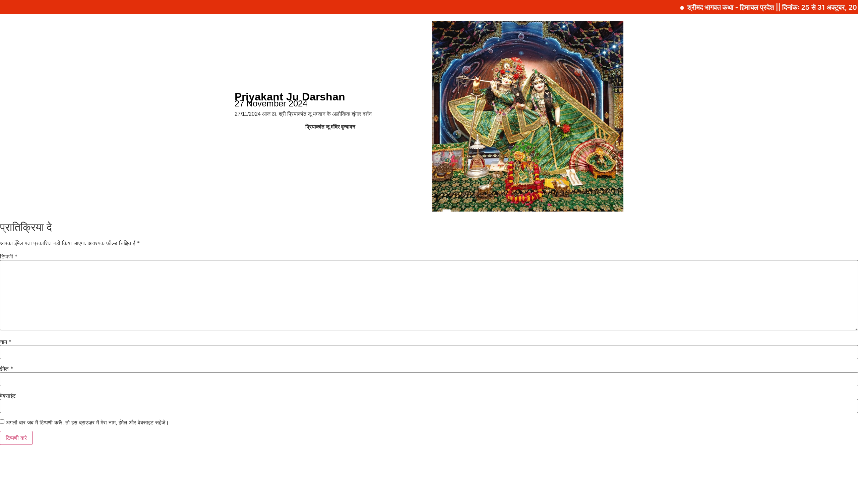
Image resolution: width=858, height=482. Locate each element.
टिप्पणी (8, 256)
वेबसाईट (8, 395)
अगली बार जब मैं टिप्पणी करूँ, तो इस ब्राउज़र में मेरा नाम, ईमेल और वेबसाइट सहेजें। (87, 422)
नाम (5, 341)
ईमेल (6, 368)
